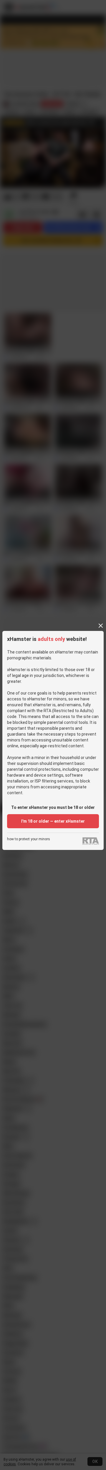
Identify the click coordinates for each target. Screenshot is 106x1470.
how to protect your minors (28, 839)
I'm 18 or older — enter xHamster (53, 821)
